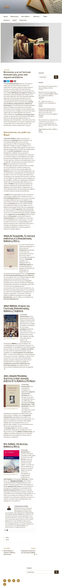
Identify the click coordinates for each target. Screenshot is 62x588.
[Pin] (11, 81)
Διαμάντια (7, 20)
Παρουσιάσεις (15, 16)
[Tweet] (8, 81)
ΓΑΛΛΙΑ (7, 539)
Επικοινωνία (23, 20)
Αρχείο (15, 20)
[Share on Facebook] (5, 81)
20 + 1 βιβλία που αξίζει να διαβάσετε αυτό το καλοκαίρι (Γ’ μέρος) (47, 103)
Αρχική (6, 16)
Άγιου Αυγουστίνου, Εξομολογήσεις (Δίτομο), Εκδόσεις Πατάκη (48, 87)
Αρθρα (7, 537)
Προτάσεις (36, 16)
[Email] (14, 81)
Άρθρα (45, 16)
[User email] (7, 530)
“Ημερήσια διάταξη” (16, 481)
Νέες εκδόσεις (26, 16)
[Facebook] (5, 530)
